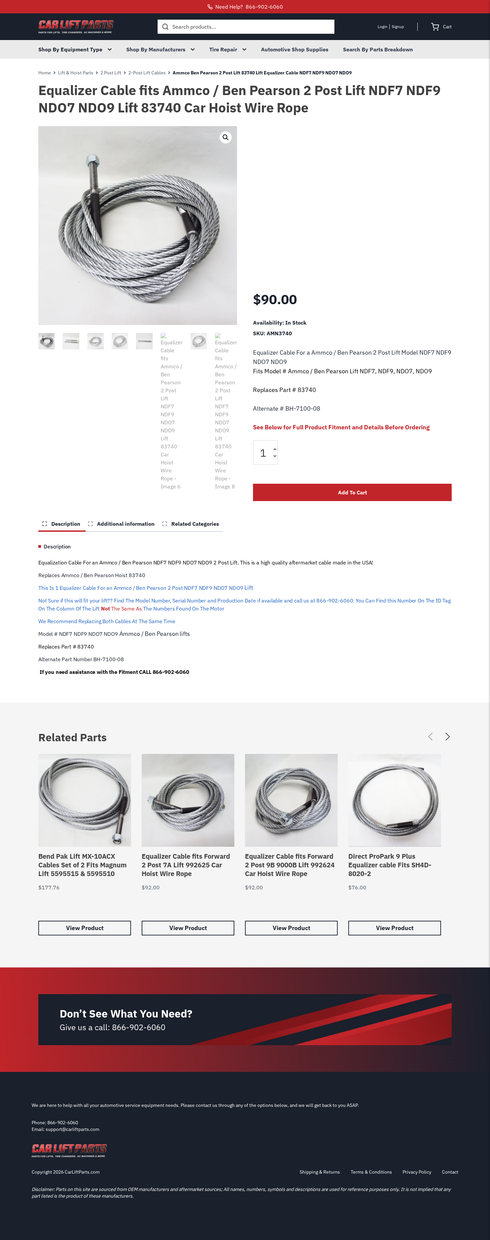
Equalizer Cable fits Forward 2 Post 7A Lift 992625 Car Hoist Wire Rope (186, 865)
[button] (226, 137)
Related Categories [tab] (194, 523)
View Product (85, 928)
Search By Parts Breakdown (378, 49)
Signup (398, 26)
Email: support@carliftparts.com (65, 1129)
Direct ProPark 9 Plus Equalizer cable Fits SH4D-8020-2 (389, 865)
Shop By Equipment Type (70, 49)
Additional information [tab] (125, 523)
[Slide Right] (448, 737)
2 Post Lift (110, 73)
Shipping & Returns (320, 1172)
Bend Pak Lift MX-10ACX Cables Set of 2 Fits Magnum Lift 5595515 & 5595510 (82, 865)
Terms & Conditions (371, 1172)
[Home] (76, 26)
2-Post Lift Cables (147, 73)
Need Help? (249, 6)
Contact (450, 1172)
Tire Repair (223, 49)
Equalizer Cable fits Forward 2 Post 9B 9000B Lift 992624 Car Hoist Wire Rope (290, 865)
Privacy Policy (417, 1172)
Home (44, 73)
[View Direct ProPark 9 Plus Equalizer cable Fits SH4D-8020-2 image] (394, 800)
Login (382, 26)
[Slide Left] (430, 737)
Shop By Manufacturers (155, 49)
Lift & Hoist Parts (75, 73)
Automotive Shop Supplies (294, 49)
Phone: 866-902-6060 (55, 1123)
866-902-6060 (138, 1027)
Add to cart (352, 492)
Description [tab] (65, 523)
